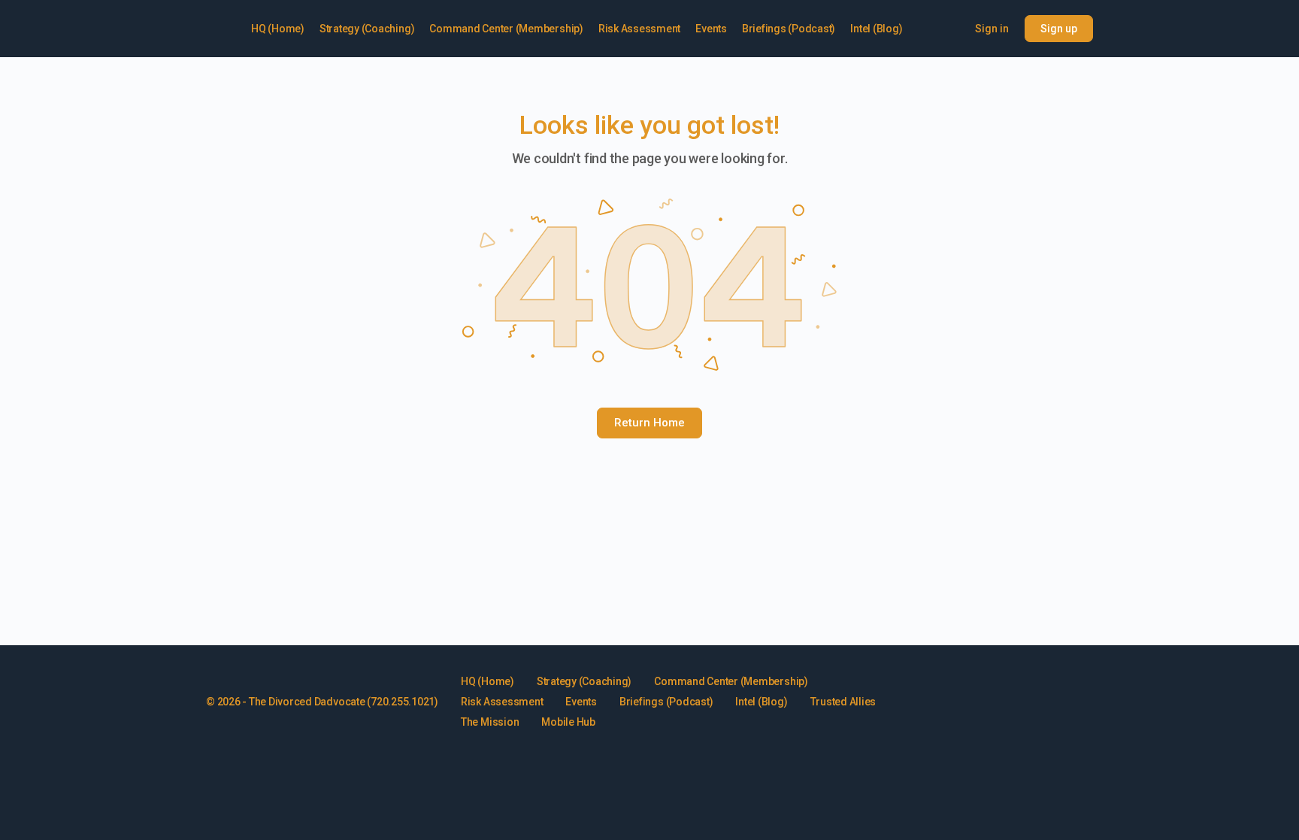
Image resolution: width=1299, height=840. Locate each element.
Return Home (649, 422)
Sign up (1058, 29)
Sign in (992, 29)
